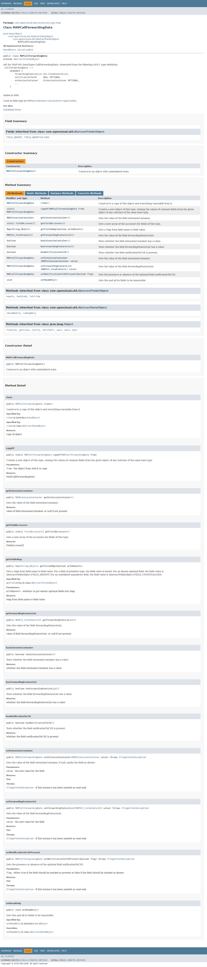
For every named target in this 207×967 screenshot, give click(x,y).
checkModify (13, 313)
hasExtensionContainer (54, 240)
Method (43, 13)
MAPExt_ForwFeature (18, 235)
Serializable (25, 49)
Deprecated (53, 3)
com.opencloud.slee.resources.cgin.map (37, 22)
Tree (42, 3)
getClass (24, 330)
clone (44, 203)
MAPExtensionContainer (20, 217)
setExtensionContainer (54, 258)
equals (10, 296)
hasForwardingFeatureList (56, 246)
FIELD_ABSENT (14, 137)
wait (59, 330)
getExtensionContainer (54, 217)
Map (9, 229)
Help (64, 3)
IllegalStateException (132, 757)
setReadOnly (48, 280)
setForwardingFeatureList (56, 266)
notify (36, 330)
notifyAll (48, 330)
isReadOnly (29, 313)
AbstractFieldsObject (26, 59)
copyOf (44, 209)
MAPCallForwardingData (19, 171)
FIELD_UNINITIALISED (36, 137)
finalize (11, 330)
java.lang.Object (12, 33)
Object (25, 229)
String (16, 229)
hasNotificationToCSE (53, 252)
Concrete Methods (89, 193)
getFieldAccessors (52, 223)
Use (36, 3)
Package (17, 3)
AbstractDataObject (92, 307)
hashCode (22, 296)
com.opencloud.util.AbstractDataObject (30, 36)
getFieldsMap (48, 229)
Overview (6, 3)
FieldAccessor (24, 223)
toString (35, 296)
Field (24, 13)
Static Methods (36, 193)
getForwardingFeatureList (56, 235)
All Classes (7, 9)
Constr (33, 13)
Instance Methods (62, 193)
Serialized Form (12, 109)
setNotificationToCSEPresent (58, 274)
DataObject (9, 49)
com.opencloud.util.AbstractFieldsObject (36, 39)
